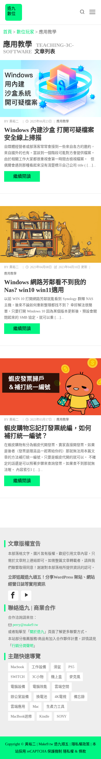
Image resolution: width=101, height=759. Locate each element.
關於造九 (37, 632)
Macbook (17, 667)
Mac (36, 707)
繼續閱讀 (22, 176)
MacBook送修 (21, 716)
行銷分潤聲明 (22, 646)
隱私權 (68, 751)
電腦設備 (18, 687)
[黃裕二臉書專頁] (13, 595)
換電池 (41, 697)
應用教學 (62, 121)
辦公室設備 (20, 697)
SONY (62, 716)
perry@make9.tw (25, 625)
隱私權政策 (80, 744)
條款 (82, 751)
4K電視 (60, 697)
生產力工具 (55, 707)
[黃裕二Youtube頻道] (26, 595)
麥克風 (74, 677)
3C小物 (38, 677)
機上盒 (56, 677)
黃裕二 (14, 121)
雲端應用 (18, 707)
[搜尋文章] (82, 12)
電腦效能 (40, 687)
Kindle (44, 716)
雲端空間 (62, 687)
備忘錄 (79, 697)
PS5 (71, 667)
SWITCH (18, 677)
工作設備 (39, 667)
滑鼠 (57, 667)
